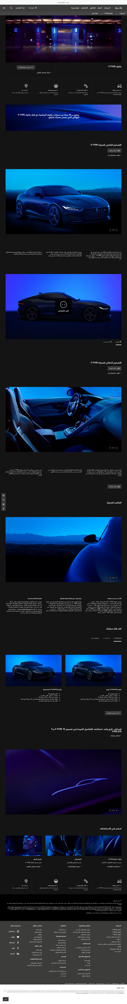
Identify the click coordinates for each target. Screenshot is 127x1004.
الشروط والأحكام (115, 983)
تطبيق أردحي (38, 937)
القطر (119, 946)
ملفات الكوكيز (92, 983)
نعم (6, 999)
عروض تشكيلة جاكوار (84, 937)
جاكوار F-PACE (116, 929)
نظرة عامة (87, 960)
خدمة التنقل (62, 929)
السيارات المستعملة (84, 973)
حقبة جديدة (117, 951)
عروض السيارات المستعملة (81, 932)
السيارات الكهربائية (115, 949)
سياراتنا (118, 939)
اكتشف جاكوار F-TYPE (24, 67)
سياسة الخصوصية (100, 983)
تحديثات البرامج (61, 947)
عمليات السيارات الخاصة (113, 937)
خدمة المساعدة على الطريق (57, 971)
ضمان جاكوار (62, 960)
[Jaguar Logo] (119, 8)
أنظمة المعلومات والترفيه (58, 950)
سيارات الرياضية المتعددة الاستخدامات (109, 944)
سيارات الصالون (116, 941)
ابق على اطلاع (85, 952)
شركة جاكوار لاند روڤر (69, 983)
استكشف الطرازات (112, 713)
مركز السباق (38, 932)
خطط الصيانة (62, 942)
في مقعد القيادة (37, 952)
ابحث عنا (63, 976)
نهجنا (88, 963)
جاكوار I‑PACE (117, 934)
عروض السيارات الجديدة (83, 929)
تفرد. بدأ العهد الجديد (63, 2)
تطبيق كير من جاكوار (60, 932)
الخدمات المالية (85, 939)
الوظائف (122, 983)
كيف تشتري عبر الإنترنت (83, 947)
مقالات (40, 934)
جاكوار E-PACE (116, 932)
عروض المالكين (85, 934)
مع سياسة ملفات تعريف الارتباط (82, 993)
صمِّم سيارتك (113, 151)
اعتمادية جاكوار (37, 939)
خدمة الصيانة (62, 940)
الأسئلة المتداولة (60, 952)
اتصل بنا (87, 965)
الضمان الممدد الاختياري (58, 963)
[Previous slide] (116, 230)
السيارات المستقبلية (35, 941)
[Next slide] (110, 230)
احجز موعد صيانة (61, 945)
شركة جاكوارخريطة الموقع (81, 983)
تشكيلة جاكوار (86, 976)
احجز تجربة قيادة (85, 950)
